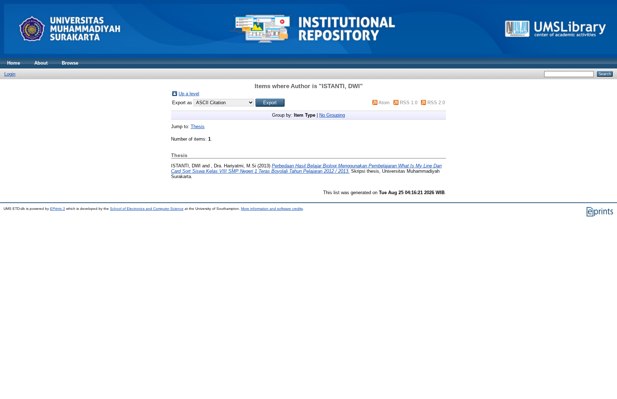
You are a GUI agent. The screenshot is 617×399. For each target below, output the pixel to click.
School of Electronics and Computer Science (147, 209)
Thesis (198, 126)
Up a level (189, 93)
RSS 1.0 (408, 102)
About (40, 63)
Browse (70, 63)
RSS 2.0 (436, 102)
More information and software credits (272, 209)
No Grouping (332, 115)
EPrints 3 (57, 209)
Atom (384, 102)
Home (13, 63)
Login (9, 74)
